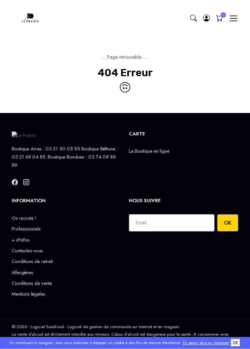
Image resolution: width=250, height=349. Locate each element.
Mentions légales (28, 294)
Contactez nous (27, 250)
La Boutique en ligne (149, 151)
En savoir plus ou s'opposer (206, 343)
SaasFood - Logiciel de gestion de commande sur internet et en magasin (112, 327)
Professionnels (26, 228)
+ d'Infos (21, 240)
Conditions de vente (32, 283)
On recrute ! (24, 218)
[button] (206, 18)
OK (227, 223)
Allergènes (22, 272)
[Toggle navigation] (233, 18)
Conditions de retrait (32, 261)
